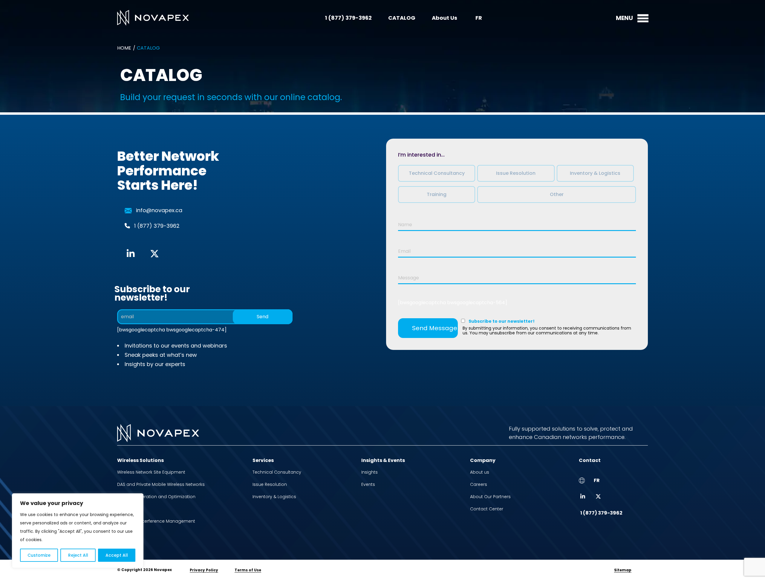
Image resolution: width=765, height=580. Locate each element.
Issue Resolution (270, 484)
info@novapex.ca (159, 210)
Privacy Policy (204, 570)
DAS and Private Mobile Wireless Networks (161, 484)
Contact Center (486, 509)
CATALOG (401, 18)
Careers (478, 484)
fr (478, 18)
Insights (369, 472)
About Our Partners (490, 497)
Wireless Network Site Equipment (151, 472)
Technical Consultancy (277, 472)
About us (479, 472)
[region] (77, 530)
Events (368, 484)
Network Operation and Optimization (156, 497)
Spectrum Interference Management (156, 521)
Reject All (78, 555)
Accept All (116, 555)
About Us (444, 18)
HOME (124, 48)
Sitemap (622, 570)
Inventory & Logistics (274, 497)
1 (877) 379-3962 (348, 18)
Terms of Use (248, 570)
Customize (39, 555)
